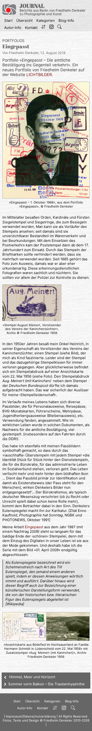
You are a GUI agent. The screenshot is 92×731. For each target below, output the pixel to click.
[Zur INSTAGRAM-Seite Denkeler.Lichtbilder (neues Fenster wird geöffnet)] (51, 27)
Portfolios (13, 40)
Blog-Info (66, 20)
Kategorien (45, 20)
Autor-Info (12, 27)
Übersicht (24, 20)
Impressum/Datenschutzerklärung (31, 716)
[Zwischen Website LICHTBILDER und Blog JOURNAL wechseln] (43, 27)
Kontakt (31, 27)
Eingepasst (34, 527)
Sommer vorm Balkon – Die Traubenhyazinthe (46, 684)
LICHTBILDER (39, 74)
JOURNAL (32, 5)
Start (8, 20)
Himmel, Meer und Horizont (32, 677)
